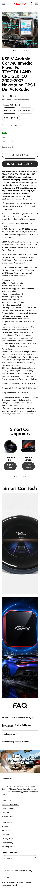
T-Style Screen (8, 816)
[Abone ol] (36, 858)
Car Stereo (6, 812)
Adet (3, 138)
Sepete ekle (20, 154)
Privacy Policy (7, 838)
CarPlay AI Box (8, 808)
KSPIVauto (13, 882)
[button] (3, 3)
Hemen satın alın (20, 163)
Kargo (4, 100)
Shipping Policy (8, 847)
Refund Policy (7, 843)
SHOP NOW (10, 466)
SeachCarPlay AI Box (10, 804)
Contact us (6, 835)
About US (6, 830)
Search (5, 826)
